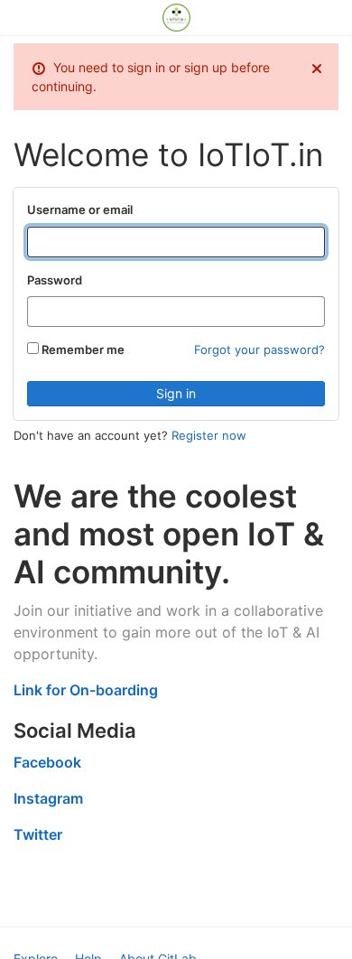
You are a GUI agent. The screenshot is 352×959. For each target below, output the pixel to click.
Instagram (48, 798)
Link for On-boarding (86, 690)
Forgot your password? (259, 349)
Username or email (80, 209)
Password (54, 280)
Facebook (47, 762)
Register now (208, 435)
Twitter (38, 834)
